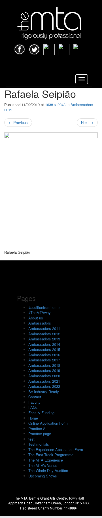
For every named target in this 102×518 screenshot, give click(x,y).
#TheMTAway (39, 312)
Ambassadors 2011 (44, 328)
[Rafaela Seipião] (51, 191)
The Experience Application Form (55, 449)
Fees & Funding (41, 412)
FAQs (33, 407)
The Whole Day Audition (48, 470)
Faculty (34, 402)
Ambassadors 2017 (44, 360)
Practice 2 (36, 428)
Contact (34, 396)
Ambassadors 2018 (44, 365)
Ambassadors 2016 (44, 354)
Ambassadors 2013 (44, 339)
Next (87, 122)
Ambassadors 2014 (44, 344)
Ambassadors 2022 (44, 386)
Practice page (39, 433)
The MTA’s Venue (42, 465)
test (31, 439)
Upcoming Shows (42, 476)
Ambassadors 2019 (44, 370)
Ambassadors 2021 (44, 381)
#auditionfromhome (44, 307)
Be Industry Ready (43, 391)
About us (35, 318)
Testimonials (38, 444)
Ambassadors (39, 323)
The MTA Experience (45, 460)
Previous (18, 122)
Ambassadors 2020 (44, 375)
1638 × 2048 (55, 104)
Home (33, 418)
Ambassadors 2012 (44, 333)
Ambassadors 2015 (44, 349)
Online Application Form (48, 423)
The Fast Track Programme (50, 454)
